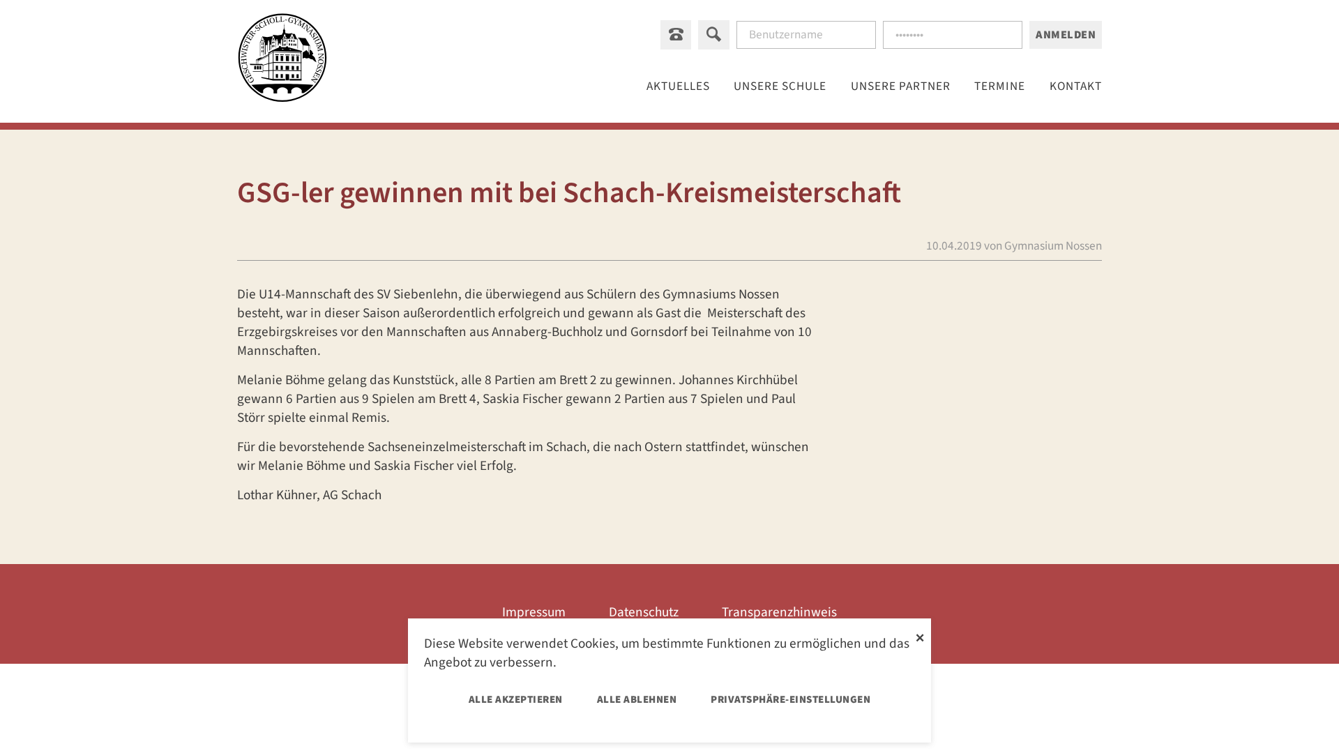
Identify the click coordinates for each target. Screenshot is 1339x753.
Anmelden (1066, 34)
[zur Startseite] (282, 61)
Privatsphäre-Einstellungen (790, 699)
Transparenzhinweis (779, 612)
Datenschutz (644, 612)
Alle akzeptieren (516, 699)
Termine (999, 86)
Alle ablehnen (637, 699)
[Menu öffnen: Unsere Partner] (901, 86)
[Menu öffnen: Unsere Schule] (780, 86)
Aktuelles (678, 86)
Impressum (534, 612)
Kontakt (1076, 86)
